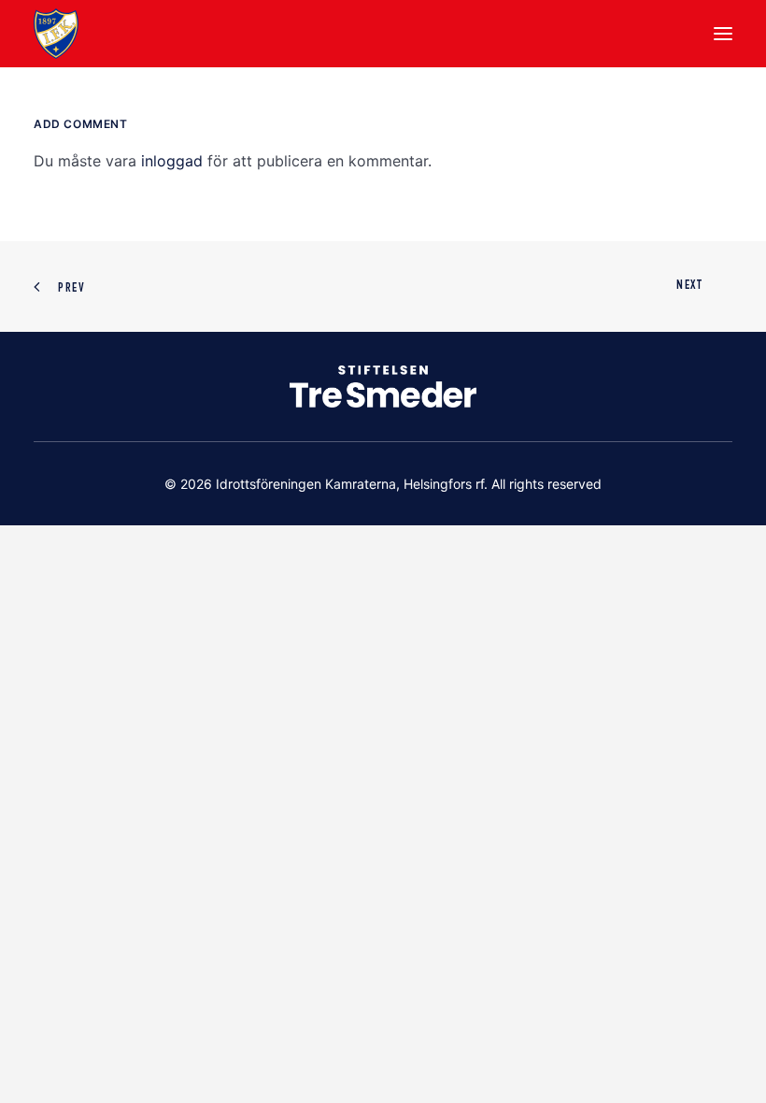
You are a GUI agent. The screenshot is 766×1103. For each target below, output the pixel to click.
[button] (723, 33)
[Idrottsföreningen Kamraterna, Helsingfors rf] (56, 33)
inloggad (172, 160)
